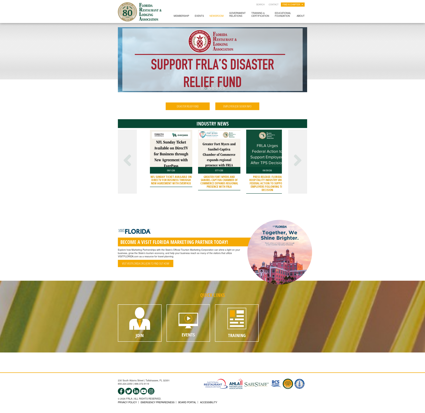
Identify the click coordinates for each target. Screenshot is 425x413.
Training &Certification (260, 14)
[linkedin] (136, 391)
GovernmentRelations (237, 14)
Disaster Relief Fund (188, 106)
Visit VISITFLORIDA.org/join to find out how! (145, 263)
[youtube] (143, 391)
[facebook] (121, 391)
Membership (181, 15)
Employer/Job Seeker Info (237, 106)
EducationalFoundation (283, 14)
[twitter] (128, 391)
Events (199, 15)
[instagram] (151, 391)
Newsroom (217, 15)
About (301, 15)
